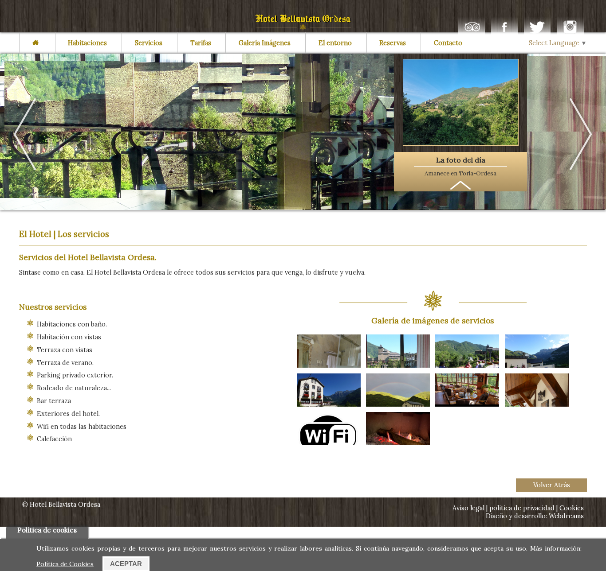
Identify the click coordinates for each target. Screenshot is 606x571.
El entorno (335, 43)
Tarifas (200, 43)
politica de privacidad (522, 508)
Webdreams (566, 516)
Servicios (148, 43)
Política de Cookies (65, 564)
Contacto (448, 43)
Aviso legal (469, 508)
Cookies (571, 508)
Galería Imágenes (265, 43)
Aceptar (126, 563)
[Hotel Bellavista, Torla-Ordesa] (303, 28)
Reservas (392, 43)
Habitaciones (87, 43)
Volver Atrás (551, 485)
